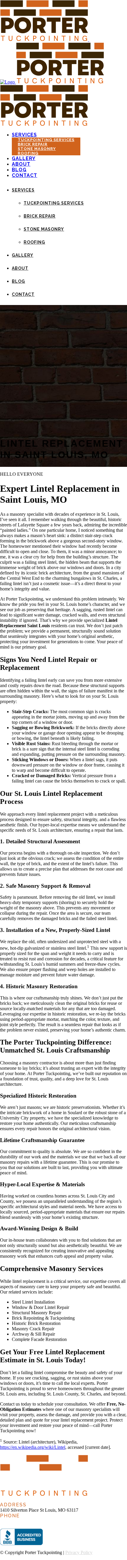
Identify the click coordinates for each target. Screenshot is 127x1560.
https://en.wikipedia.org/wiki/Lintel (32, 1447)
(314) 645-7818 (14, 1521)
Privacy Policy (78, 1552)
